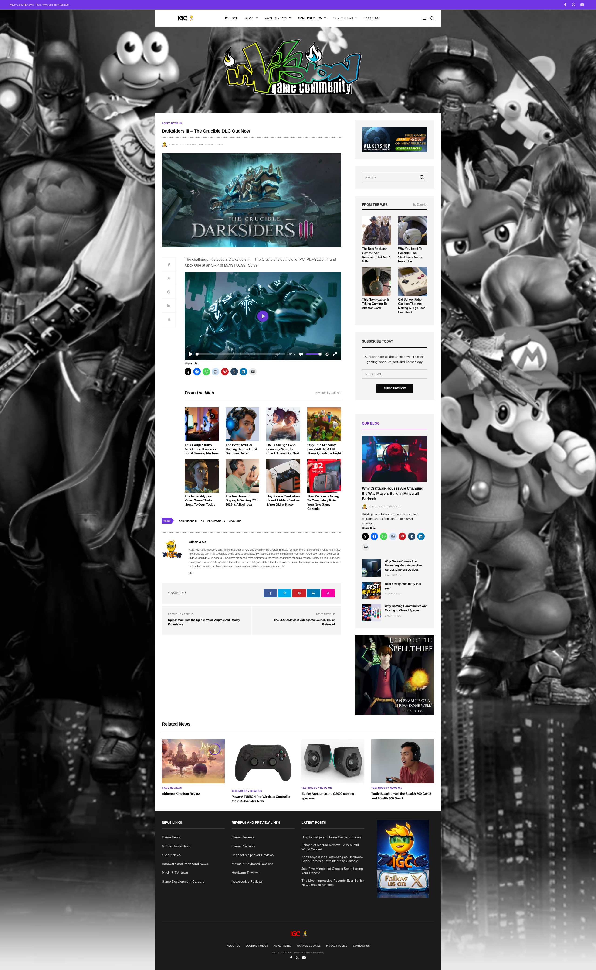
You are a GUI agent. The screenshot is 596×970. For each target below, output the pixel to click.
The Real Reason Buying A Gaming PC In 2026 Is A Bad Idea (242, 500)
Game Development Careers (183, 881)
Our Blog (372, 18)
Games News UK (172, 123)
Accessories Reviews (247, 881)
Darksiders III (188, 521)
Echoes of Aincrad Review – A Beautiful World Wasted (330, 847)
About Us (233, 945)
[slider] (240, 354)
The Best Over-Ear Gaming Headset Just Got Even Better (241, 449)
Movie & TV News (175, 872)
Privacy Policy (336, 945)
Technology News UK (247, 791)
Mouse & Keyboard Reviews (252, 864)
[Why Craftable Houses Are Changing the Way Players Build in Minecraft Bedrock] (394, 459)
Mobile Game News (176, 846)
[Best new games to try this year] (371, 590)
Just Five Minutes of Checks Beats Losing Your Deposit (332, 871)
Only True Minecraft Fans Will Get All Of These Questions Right (324, 449)
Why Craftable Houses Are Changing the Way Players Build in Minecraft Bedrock (392, 494)
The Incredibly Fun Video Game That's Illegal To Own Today (200, 500)
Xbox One (235, 521)
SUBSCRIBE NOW (395, 388)
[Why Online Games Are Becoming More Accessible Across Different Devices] (371, 568)
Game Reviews (276, 18)
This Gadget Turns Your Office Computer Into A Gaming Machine (201, 449)
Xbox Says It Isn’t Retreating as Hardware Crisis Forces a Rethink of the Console (332, 859)
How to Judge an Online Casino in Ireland (332, 837)
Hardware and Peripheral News (185, 864)
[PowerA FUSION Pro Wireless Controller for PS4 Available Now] (263, 762)
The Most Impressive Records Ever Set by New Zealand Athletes (332, 883)
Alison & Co (176, 144)
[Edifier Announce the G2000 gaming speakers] (332, 761)
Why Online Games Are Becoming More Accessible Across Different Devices (403, 565)
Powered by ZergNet (328, 392)
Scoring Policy (257, 945)
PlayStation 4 (216, 521)
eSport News (171, 855)
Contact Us (361, 945)
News (249, 18)
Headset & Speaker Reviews (253, 855)
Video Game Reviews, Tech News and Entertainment (39, 4)
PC (202, 521)
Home (234, 18)
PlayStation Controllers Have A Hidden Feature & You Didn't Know (283, 500)
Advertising (282, 945)
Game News (171, 837)
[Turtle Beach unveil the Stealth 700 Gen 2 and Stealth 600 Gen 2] (402, 761)
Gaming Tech (343, 18)
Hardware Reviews (245, 872)
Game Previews (310, 18)
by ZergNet (420, 204)
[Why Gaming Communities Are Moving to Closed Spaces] (371, 612)
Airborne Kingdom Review (181, 793)
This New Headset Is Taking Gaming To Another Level (375, 304)
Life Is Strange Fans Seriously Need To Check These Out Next (282, 449)
